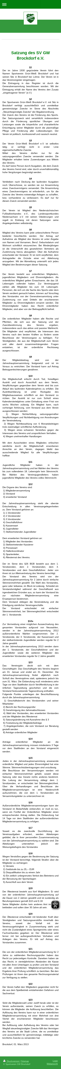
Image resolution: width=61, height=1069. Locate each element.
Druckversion (13, 1061)
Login (55, 1061)
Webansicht (52, 1064)
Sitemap (25, 1061)
